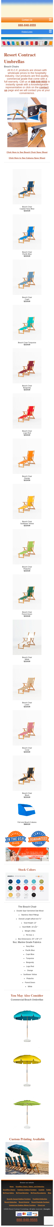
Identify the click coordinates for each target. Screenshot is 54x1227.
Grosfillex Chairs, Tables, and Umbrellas (30, 1186)
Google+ (47, 1209)
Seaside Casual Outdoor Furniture (19, 1199)
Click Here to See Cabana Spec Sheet (27, 158)
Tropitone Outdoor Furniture (27, 1189)
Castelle (41, 1189)
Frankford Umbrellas (40, 1199)
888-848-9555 (27, 25)
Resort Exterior (24, 1202)
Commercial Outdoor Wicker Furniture (22, 1205)
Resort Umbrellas (10, 1202)
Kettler (48, 1189)
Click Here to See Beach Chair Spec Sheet (27, 152)
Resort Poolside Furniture (40, 1202)
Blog (49, 1193)
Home (12, 1186)
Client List (41, 1205)
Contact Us (27, 20)
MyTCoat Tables (8, 1193)
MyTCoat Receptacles (38, 1193)
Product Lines (27, 32)
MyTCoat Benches (22, 1193)
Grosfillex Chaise (9, 1189)
